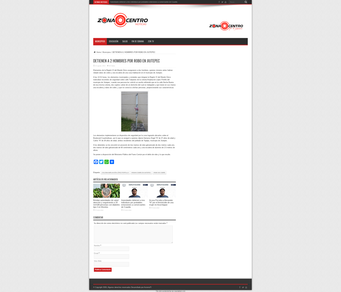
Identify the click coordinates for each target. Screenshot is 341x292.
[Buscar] (246, 2)
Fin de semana (138, 41)
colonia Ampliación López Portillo (115, 172)
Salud (125, 41)
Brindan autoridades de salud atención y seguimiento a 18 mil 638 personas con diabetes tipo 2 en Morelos (106, 203)
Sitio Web (97, 261)
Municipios (100, 41)
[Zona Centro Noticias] (170, 31)
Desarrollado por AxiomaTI (141, 287)
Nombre (97, 246)
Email (96, 253)
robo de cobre (159, 172)
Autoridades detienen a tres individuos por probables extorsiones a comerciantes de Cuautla (143, 2)
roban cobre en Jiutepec (141, 172)
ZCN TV (151, 41)
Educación (113, 41)
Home (98, 52)
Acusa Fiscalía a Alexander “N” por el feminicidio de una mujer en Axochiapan (161, 202)
